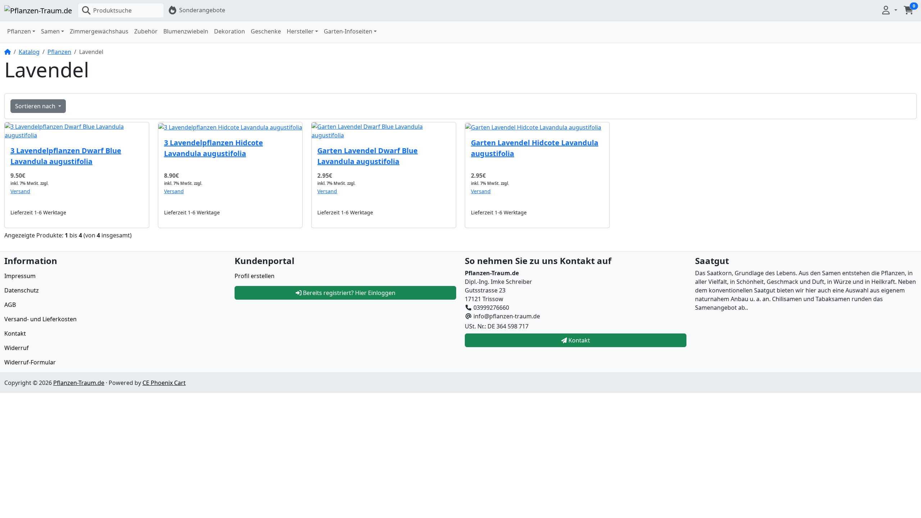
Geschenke (266, 31)
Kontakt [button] (578, 340)
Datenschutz (21, 290)
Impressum (20, 276)
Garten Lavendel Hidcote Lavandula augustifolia (534, 148)
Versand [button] (20, 191)
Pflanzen (59, 52)
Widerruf (16, 348)
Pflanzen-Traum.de (78, 383)
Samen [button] (50, 31)
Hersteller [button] (300, 31)
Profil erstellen (255, 276)
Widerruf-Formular (30, 362)
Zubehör (146, 31)
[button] (889, 10)
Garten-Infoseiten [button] (348, 31)
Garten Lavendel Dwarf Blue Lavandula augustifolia (367, 156)
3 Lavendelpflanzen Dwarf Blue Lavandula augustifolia (65, 156)
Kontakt (15, 333)
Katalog (29, 52)
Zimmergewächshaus (99, 31)
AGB (10, 305)
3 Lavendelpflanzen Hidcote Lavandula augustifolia (213, 148)
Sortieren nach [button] (36, 106)
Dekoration (229, 31)
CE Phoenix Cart (164, 383)
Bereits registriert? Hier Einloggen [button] (348, 293)
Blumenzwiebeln (185, 31)
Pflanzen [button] (19, 31)
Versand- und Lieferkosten (40, 319)
